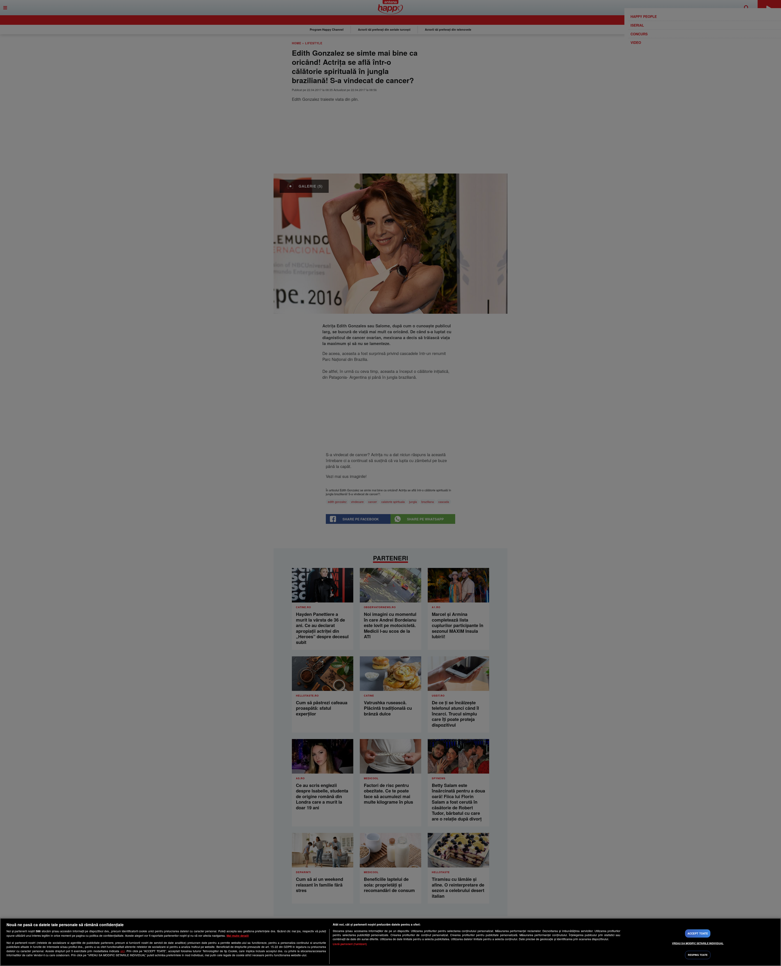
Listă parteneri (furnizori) (350, 944)
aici (122, 951)
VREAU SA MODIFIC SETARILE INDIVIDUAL (697, 943)
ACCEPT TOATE (697, 933)
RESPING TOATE (698, 955)
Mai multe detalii (238, 936)
